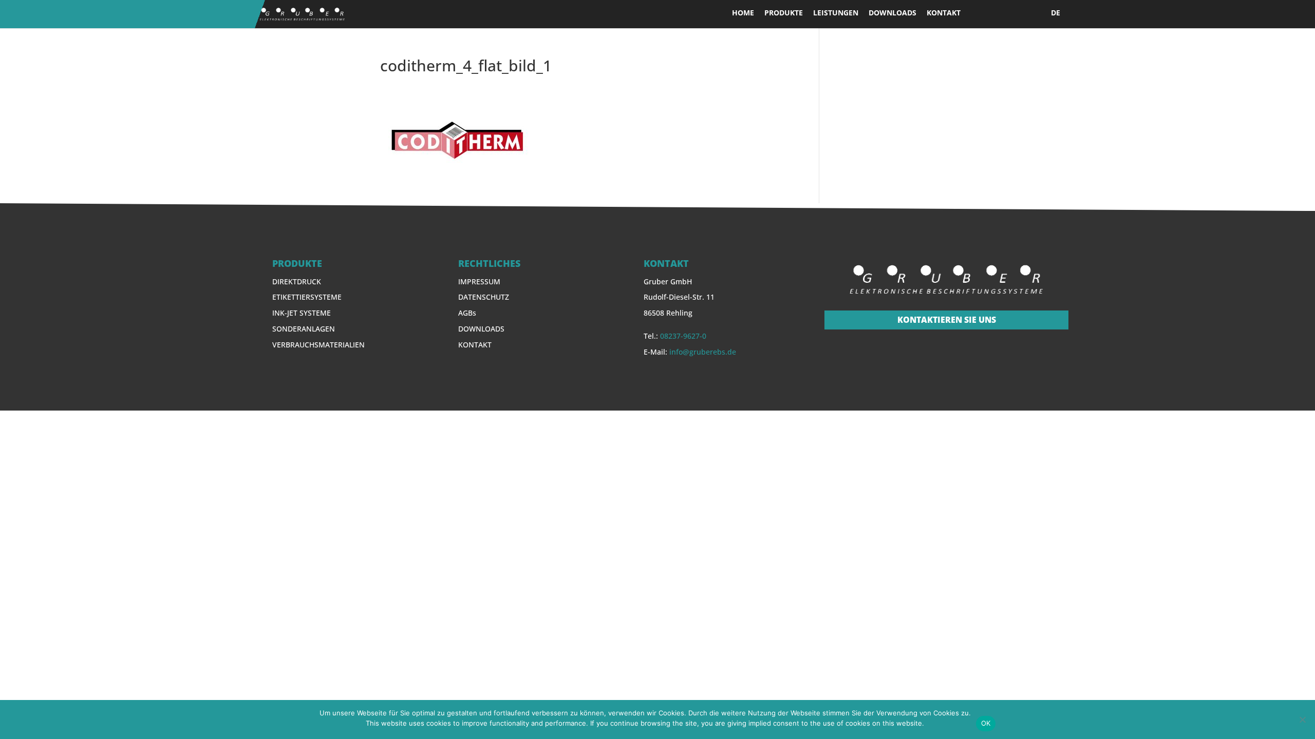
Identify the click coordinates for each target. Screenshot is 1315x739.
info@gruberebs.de (702, 352)
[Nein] (1302, 719)
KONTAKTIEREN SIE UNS (946, 319)
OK (986, 723)
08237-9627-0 (683, 336)
